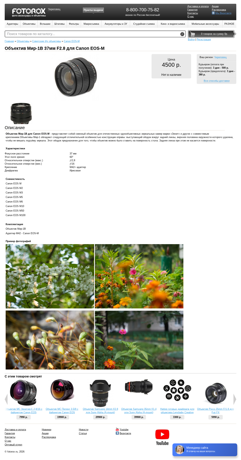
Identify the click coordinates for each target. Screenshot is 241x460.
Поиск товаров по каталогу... (31, 34)
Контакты (192, 13)
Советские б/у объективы (46, 41)
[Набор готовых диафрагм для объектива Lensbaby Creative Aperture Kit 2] (177, 400)
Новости (83, 429)
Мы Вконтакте (223, 13)
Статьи (83, 433)
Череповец (220, 57)
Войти (191, 39)
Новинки (46, 429)
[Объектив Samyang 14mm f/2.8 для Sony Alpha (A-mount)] (100, 406)
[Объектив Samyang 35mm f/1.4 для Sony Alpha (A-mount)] (139, 393)
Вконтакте (125, 433)
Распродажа (219, 9)
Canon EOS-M (72, 41)
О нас (190, 16)
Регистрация (204, 39)
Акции (215, 6)
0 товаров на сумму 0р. (214, 33)
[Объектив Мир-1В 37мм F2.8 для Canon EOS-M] (75, 100)
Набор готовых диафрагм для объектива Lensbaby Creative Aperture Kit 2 (177, 412)
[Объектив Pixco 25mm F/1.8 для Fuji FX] (215, 406)
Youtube (124, 429)
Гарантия (192, 9)
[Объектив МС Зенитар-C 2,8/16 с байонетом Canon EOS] (23, 405)
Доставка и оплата (198, 6)
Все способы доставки (217, 80)
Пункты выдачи (93, 10)
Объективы (23, 41)
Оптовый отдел (13, 444)
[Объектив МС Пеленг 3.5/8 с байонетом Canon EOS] (62, 399)
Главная (9, 41)
